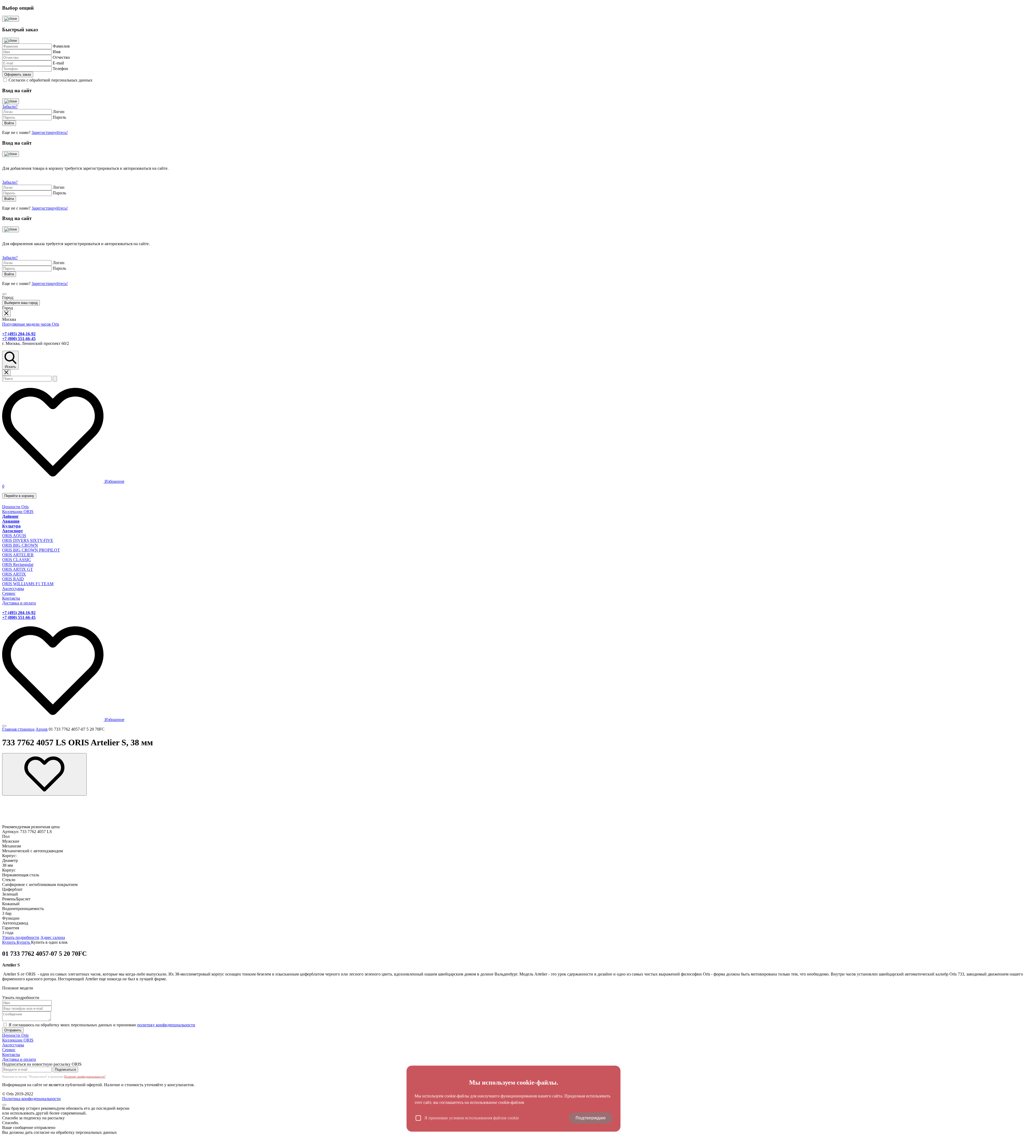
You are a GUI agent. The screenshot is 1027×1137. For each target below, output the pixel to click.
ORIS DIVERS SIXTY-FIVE (27, 540)
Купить (9, 942)
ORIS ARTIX (14, 574)
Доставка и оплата (19, 603)
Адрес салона (52, 937)
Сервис (9, 593)
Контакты (11, 598)
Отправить (12, 1030)
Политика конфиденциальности (31, 1098)
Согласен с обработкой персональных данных (51, 80)
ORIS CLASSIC (16, 559)
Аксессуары (13, 588)
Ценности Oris (15, 506)
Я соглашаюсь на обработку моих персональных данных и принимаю (102, 1025)
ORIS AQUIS (14, 535)
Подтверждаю (591, 1118)
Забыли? (10, 106)
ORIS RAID (13, 579)
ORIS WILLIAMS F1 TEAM (27, 583)
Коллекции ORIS (17, 511)
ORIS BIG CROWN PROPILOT (31, 550)
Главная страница (18, 729)
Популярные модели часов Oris (30, 324)
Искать (10, 367)
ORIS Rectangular (17, 564)
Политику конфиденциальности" (85, 1076)
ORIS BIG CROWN (20, 545)
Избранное (114, 481)
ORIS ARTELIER (18, 555)
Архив (42, 729)
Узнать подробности (20, 937)
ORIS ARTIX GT (17, 569)
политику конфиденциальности (166, 1025)
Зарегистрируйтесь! (50, 132)
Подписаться (65, 1069)
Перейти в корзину (19, 496)
